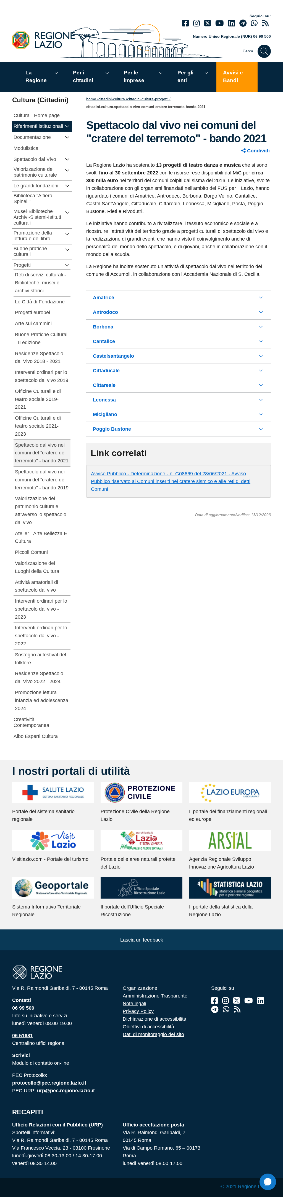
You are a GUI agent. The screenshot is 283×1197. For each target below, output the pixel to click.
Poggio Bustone (112, 429)
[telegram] (243, 23)
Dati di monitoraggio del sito (153, 1034)
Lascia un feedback (141, 940)
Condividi (258, 150)
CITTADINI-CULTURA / (112, 99)
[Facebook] (185, 23)
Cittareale (104, 385)
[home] (46, 39)
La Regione (36, 76)
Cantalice (104, 341)
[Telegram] (214, 1009)
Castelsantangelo (113, 356)
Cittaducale (106, 370)
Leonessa (104, 400)
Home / (92, 99)
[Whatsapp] (254, 23)
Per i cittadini (83, 76)
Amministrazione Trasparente (155, 996)
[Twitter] (207, 23)
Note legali (134, 1003)
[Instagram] (196, 23)
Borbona (103, 327)
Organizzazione (140, 988)
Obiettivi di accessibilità (148, 1026)
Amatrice (103, 297)
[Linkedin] (231, 23)
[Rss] (237, 1009)
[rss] (265, 23)
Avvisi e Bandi (233, 76)
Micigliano (105, 414)
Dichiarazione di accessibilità (154, 1019)
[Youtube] (219, 23)
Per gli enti (185, 76)
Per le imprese (134, 76)
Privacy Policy (138, 1011)
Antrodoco (105, 312)
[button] (67, 126)
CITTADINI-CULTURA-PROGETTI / (149, 99)
